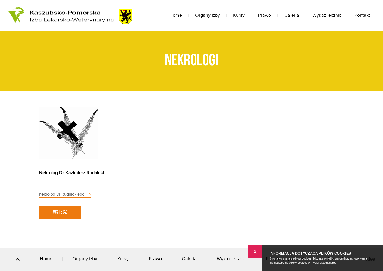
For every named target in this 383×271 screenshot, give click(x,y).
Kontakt (362, 15)
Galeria (291, 15)
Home (175, 15)
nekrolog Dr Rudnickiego (61, 194)
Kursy (239, 15)
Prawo (264, 15)
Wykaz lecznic (326, 15)
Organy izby (207, 15)
